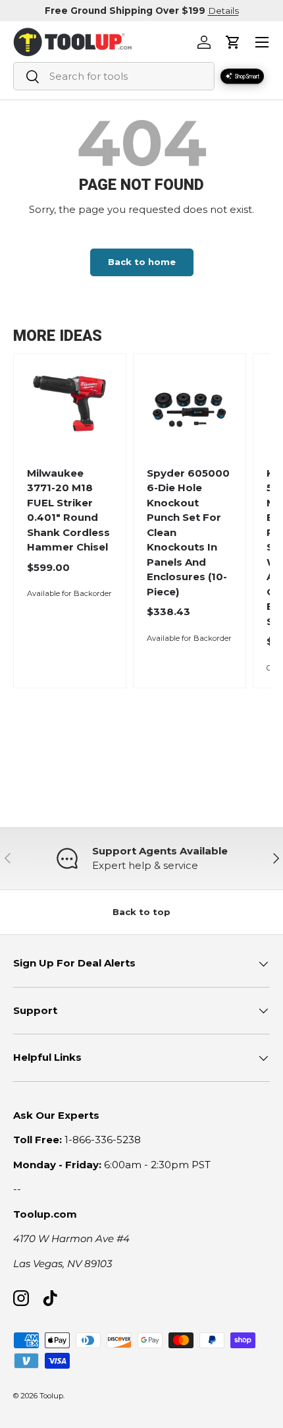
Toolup (51, 1395)
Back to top (141, 912)
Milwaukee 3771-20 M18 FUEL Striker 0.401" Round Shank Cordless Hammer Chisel (68, 510)
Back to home (142, 261)
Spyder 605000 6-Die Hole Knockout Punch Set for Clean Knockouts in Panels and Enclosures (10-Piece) (188, 532)
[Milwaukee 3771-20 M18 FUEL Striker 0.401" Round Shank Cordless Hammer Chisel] (69, 409)
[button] (233, 42)
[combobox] (114, 76)
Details (223, 10)
